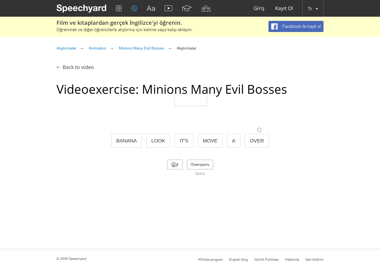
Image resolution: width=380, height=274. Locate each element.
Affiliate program (210, 259)
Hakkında (292, 259)
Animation (97, 48)
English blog (238, 259)
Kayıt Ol (284, 8)
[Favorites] (259, 129)
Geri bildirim (314, 259)
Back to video (78, 67)
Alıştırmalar (66, 48)
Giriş (259, 8)
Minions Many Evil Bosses (141, 48)
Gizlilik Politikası (266, 259)
